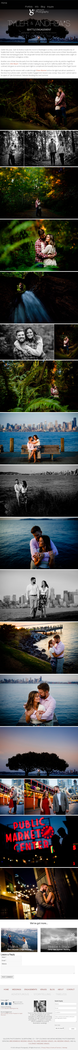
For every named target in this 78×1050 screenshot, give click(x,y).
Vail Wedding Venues (62, 1041)
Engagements (30, 989)
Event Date (57, 1025)
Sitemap (64, 1047)
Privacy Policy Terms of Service (51, 1047)
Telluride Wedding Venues (43, 1041)
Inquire (50, 6)
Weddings (16, 989)
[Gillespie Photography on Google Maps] (6, 1004)
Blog (43, 6)
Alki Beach (14, 64)
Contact (70, 989)
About (60, 989)
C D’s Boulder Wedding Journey (9, 1008)
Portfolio (29, 6)
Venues (43, 989)
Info (36, 6)
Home (4, 2)
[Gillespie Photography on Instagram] (10, 1004)
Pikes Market (41, 70)
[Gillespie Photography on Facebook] (2, 1004)
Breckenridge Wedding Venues (21, 1041)
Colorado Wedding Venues (38, 1044)
